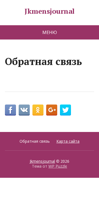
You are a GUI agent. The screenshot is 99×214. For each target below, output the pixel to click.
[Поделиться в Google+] (51, 110)
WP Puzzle (57, 166)
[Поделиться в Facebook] (10, 110)
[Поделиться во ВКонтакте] (24, 110)
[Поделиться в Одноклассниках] (37, 110)
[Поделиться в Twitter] (65, 110)
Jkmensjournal (49, 11)
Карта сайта (67, 141)
